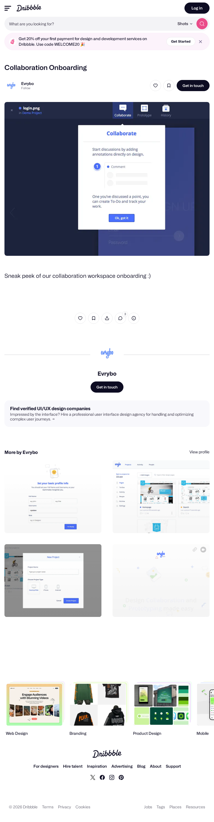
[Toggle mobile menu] (8, 8)
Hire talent (72, 766)
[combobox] (89, 23)
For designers (46, 766)
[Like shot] (155, 85)
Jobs (148, 806)
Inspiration (97, 766)
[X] (92, 777)
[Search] (202, 23)
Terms (48, 806)
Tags (161, 806)
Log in (197, 8)
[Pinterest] (121, 777)
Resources (195, 806)
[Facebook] (102, 777)
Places (175, 806)
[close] (200, 41)
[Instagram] (111, 777)
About (155, 766)
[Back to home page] (28, 7)
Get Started (181, 41)
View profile (199, 451)
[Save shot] (168, 85)
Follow (25, 88)
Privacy (64, 806)
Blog (141, 766)
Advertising (122, 766)
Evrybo (27, 83)
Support (173, 766)
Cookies (83, 806)
